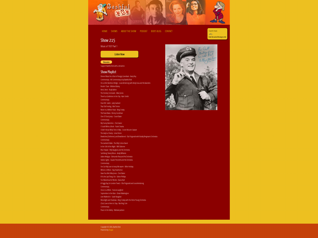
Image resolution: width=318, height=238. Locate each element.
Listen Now (119, 54)
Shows (114, 31)
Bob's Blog (156, 31)
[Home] (112, 12)
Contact (168, 31)
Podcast (143, 31)
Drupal (111, 229)
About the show (128, 31)
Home (104, 31)
